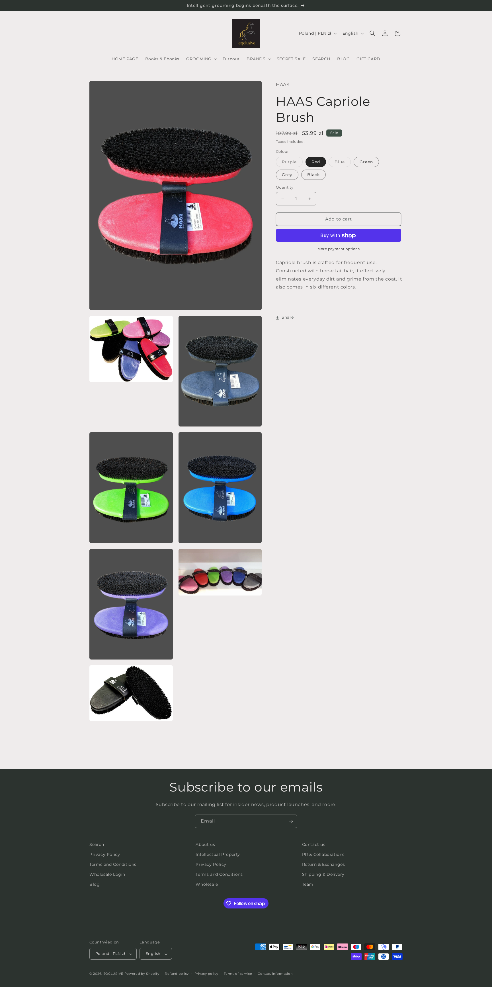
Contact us (313, 844)
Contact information (275, 974)
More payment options (338, 249)
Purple (292, 163)
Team (307, 884)
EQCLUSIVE (113, 974)
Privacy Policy (104, 854)
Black (313, 175)
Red (315, 162)
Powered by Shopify (141, 974)
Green (366, 162)
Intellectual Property (218, 854)
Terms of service (238, 974)
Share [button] (288, 317)
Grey (287, 175)
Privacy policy (206, 974)
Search (96, 844)
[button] (201, 59)
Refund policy (177, 974)
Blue (343, 163)
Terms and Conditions (112, 864)
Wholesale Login (107, 874)
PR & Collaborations (323, 854)
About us (205, 844)
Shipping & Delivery (323, 874)
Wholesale (207, 884)
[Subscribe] (290, 821)
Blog (94, 884)
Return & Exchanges (323, 864)
